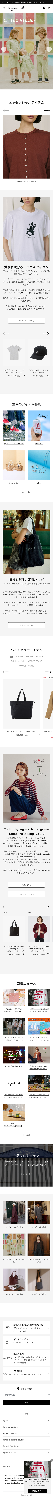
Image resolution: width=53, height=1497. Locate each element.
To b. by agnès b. (18, 661)
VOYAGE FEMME (35, 661)
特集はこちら (26, 885)
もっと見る (26, 492)
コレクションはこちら (26, 320)
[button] (44, 8)
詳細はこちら (37, 1491)
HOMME (29, 657)
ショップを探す (26, 1174)
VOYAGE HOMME (26, 666)
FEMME (19, 657)
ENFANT (39, 657)
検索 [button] (26, 1402)
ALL (11, 657)
